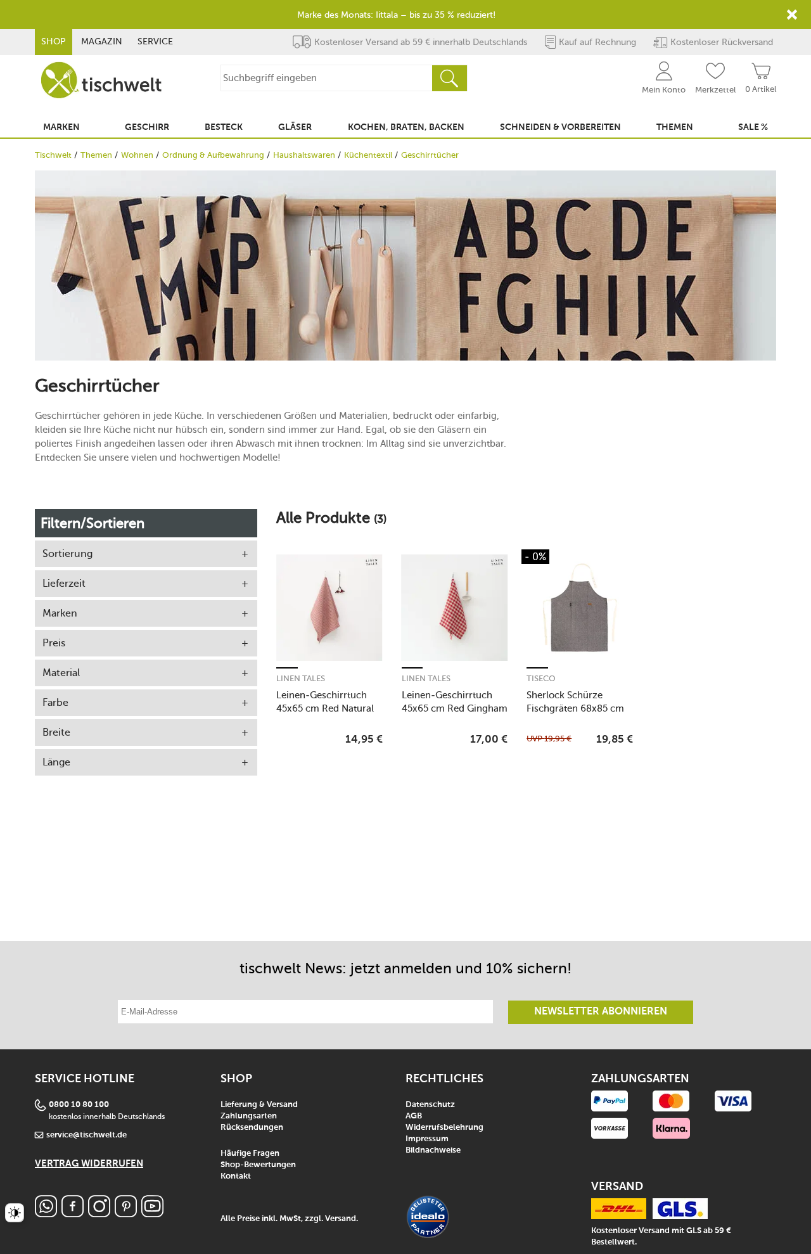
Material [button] (61, 673)
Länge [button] (56, 762)
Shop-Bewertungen (258, 1165)
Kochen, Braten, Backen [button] (406, 127)
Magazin (101, 41)
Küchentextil (368, 155)
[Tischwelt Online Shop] (101, 80)
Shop (53, 41)
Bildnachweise (433, 1150)
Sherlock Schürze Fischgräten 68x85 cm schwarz (575, 701)
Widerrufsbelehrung (444, 1127)
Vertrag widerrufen (89, 1163)
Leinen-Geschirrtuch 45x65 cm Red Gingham (455, 701)
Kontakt (235, 1176)
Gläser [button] (295, 127)
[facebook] (72, 1214)
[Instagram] (99, 1214)
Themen (96, 155)
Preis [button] (53, 643)
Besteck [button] (224, 127)
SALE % (753, 127)
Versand (340, 1219)
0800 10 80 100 (79, 1105)
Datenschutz (430, 1105)
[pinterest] (126, 1214)
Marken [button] (61, 127)
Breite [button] (56, 732)
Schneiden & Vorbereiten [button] (560, 127)
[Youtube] (152, 1214)
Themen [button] (674, 127)
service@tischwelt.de (86, 1135)
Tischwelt (53, 155)
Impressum (427, 1139)
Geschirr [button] (147, 127)
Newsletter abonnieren (600, 1012)
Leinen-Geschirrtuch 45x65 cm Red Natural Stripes (325, 701)
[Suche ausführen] (449, 78)
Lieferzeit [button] (64, 583)
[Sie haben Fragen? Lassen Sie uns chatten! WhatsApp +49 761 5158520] (46, 1214)
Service (155, 41)
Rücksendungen (251, 1127)
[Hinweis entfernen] (791, 14)
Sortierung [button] (67, 553)
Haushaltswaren (304, 155)
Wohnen (137, 155)
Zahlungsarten (248, 1116)
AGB (414, 1116)
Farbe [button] (55, 702)
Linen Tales (300, 678)
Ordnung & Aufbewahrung (213, 155)
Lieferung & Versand (259, 1105)
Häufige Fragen (249, 1153)
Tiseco (541, 678)
